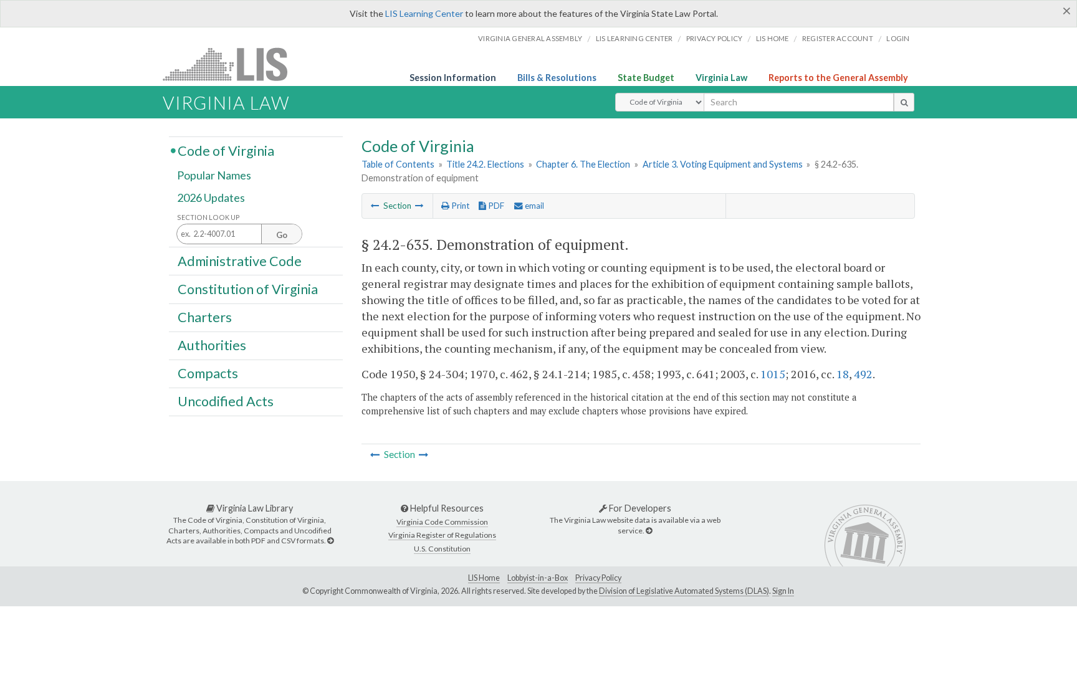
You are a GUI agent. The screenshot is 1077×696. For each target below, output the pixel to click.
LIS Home (484, 578)
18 (842, 373)
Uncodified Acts (226, 401)
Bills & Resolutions (556, 77)
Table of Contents (397, 164)
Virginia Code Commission (442, 522)
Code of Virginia (226, 150)
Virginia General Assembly (530, 38)
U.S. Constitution (442, 548)
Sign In (783, 591)
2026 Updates (211, 197)
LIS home (772, 38)
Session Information (452, 77)
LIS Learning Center (424, 13)
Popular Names (214, 176)
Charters (205, 317)
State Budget (646, 77)
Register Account (837, 38)
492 (863, 373)
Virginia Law (721, 77)
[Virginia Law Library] (330, 540)
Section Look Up (208, 217)
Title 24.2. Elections (485, 164)
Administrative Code (240, 260)
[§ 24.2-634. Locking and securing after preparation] (375, 206)
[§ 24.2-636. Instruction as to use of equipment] (419, 206)
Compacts (208, 373)
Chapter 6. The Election (583, 164)
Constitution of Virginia (248, 288)
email (533, 206)
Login (897, 38)
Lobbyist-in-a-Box (537, 578)
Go (281, 235)
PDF (495, 206)
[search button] (904, 102)
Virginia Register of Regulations (442, 535)
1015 (772, 373)
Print (459, 206)
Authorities (212, 345)
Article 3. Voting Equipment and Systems (723, 164)
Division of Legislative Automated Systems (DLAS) (684, 591)
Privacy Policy (714, 38)
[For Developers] (649, 530)
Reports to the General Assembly (838, 77)
